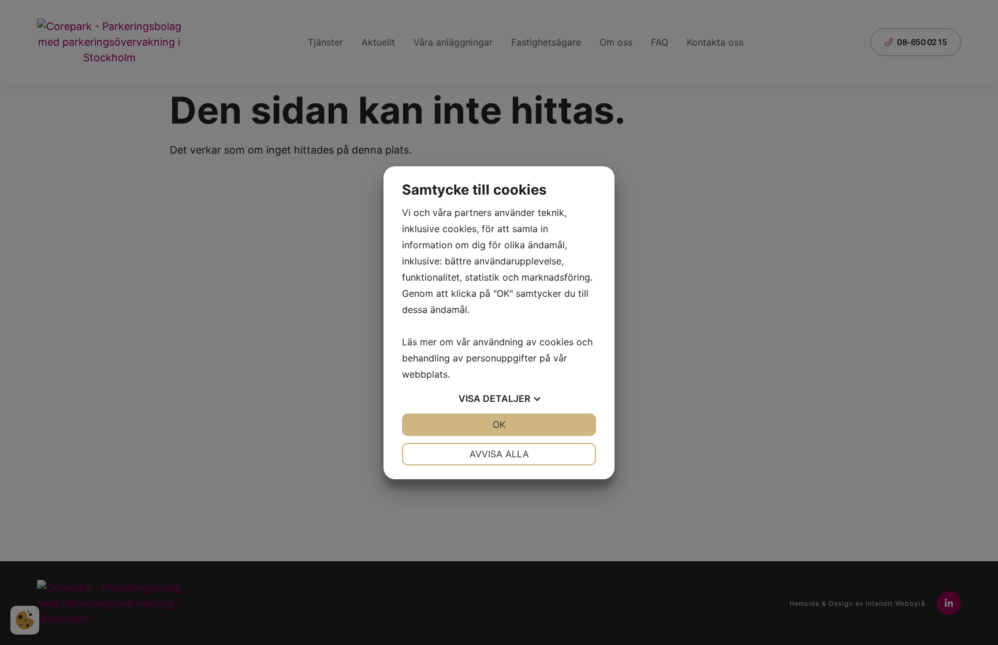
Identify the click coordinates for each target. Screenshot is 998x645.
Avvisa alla (499, 454)
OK (499, 424)
